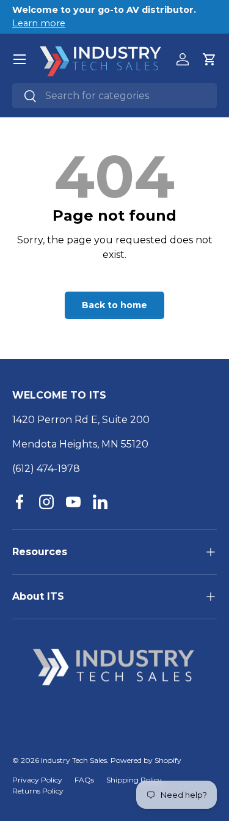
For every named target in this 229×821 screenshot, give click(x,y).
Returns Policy (38, 790)
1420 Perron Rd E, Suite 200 (81, 419)
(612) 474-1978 (46, 468)
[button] (209, 59)
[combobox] (114, 95)
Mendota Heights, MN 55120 (80, 444)
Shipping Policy (134, 779)
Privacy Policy (37, 779)
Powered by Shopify (146, 760)
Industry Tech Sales (74, 760)
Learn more (38, 23)
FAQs (84, 779)
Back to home (114, 305)
